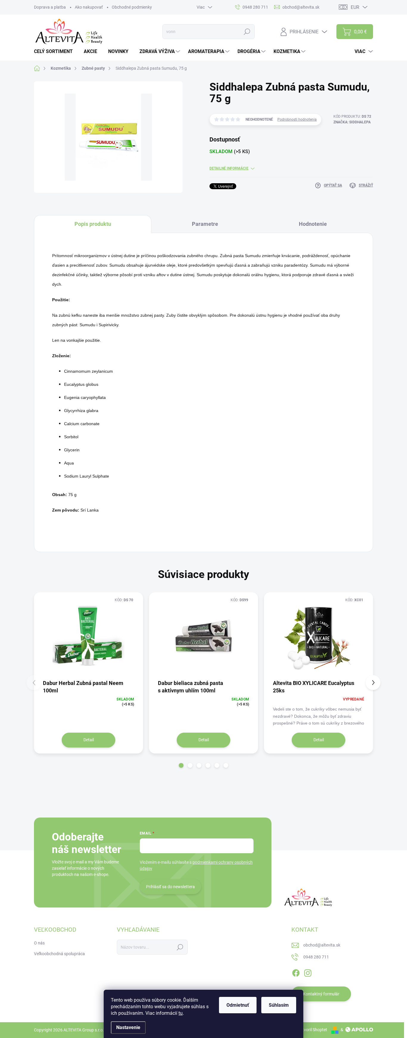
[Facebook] (295, 971)
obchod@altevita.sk (321, 945)
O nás (39, 943)
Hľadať (247, 31)
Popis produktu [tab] (92, 224)
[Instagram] (307, 971)
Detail (88, 739)
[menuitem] (55, 51)
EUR (355, 7)
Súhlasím (279, 1005)
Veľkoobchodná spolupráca (59, 953)
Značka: (352, 122)
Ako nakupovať (89, 7)
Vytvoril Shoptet (312, 1029)
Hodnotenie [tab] (313, 224)
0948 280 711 (316, 957)
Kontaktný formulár (321, 994)
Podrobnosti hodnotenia (297, 119)
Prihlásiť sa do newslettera (170, 886)
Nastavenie (128, 1027)
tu (180, 1013)
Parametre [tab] (205, 224)
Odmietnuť (237, 1005)
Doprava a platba (50, 7)
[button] (181, 765)
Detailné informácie (228, 168)
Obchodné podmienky (132, 7)
